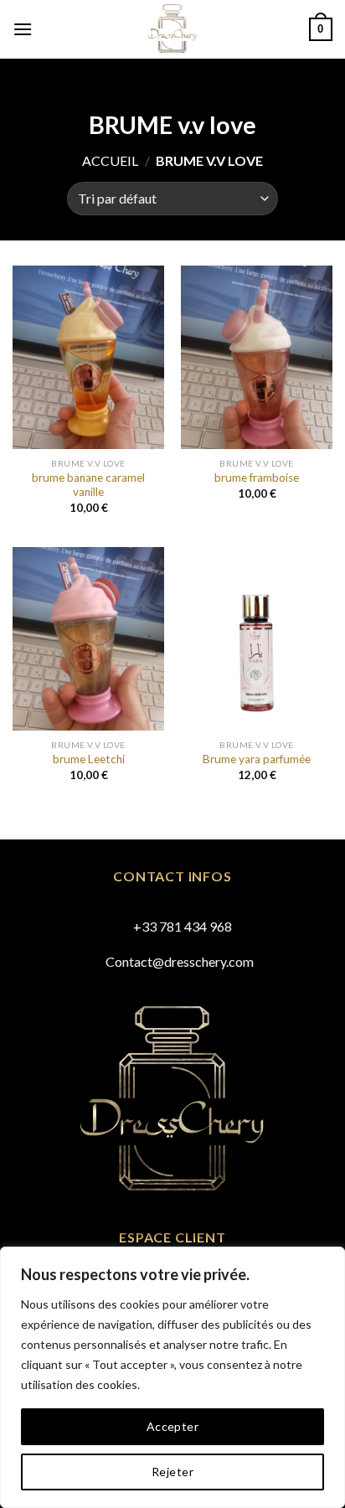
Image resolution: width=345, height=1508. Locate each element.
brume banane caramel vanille (88, 485)
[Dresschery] (173, 29)
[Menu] (23, 28)
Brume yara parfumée (257, 759)
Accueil (110, 160)
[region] (172, 1377)
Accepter (172, 1426)
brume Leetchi (89, 759)
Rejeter (172, 1471)
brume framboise (256, 477)
